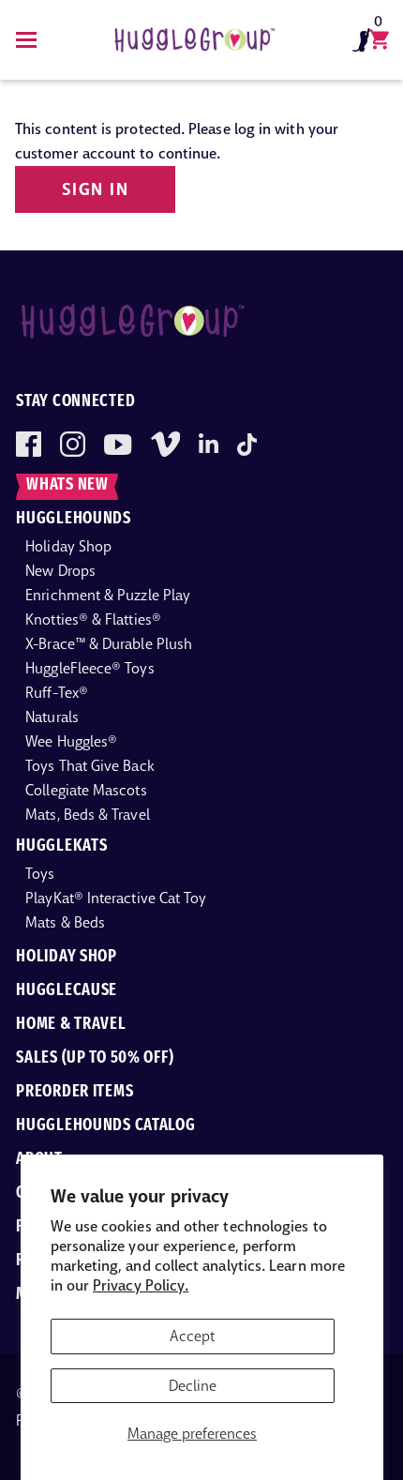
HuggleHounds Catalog (105, 1126)
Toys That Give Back (90, 766)
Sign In (95, 189)
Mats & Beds (65, 922)
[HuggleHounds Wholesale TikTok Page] (247, 444)
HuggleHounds (73, 519)
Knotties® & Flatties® (93, 619)
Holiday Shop (68, 546)
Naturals (52, 717)
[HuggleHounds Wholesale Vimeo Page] (165, 444)
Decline (192, 1386)
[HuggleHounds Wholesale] (194, 40)
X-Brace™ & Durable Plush (108, 644)
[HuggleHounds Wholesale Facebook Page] (28, 444)
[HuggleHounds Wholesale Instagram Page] (72, 444)
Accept (192, 1336)
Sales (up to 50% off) (94, 1058)
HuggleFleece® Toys (89, 668)
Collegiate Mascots (85, 790)
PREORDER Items (74, 1092)
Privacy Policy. (140, 1285)
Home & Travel (71, 1025)
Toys (39, 873)
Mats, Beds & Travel (87, 814)
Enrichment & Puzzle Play (107, 595)
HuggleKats (61, 846)
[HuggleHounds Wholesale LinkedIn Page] (208, 444)
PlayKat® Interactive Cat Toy (115, 898)
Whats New (67, 485)
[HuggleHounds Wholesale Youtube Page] (117, 444)
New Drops (60, 571)
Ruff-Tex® (56, 692)
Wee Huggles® (71, 741)
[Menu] (26, 40)
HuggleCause (66, 991)
